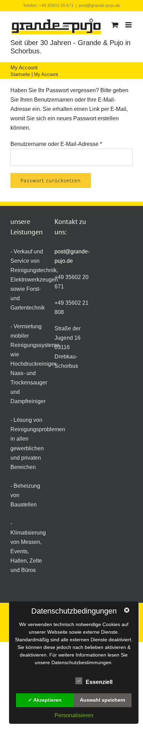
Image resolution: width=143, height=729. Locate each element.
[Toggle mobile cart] (114, 24)
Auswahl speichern (102, 700)
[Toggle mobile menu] (129, 24)
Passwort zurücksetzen (50, 180)
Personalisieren (73, 715)
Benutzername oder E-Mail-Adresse (56, 144)
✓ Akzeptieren (44, 700)
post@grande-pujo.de (99, 5)
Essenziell (99, 682)
